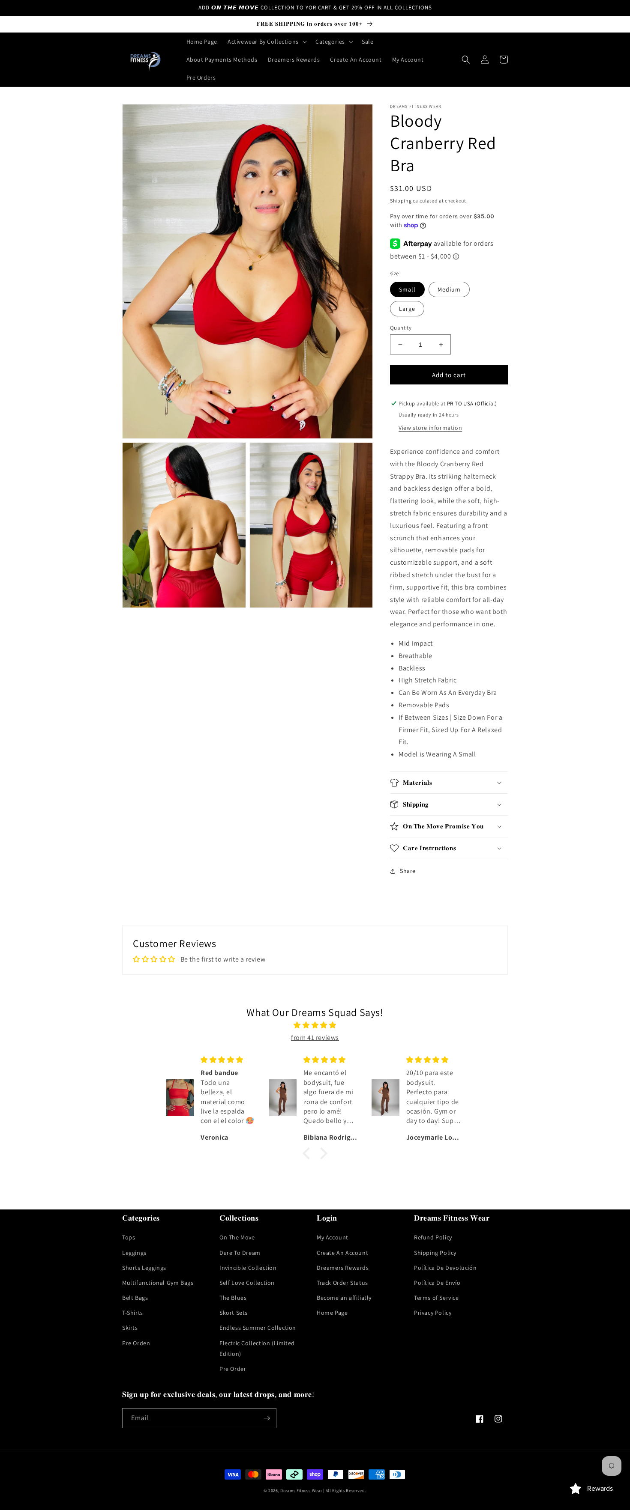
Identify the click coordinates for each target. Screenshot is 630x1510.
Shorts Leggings (144, 1268)
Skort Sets (233, 1312)
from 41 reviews (315, 1037)
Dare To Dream (240, 1253)
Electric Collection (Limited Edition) (257, 1348)
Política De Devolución (445, 1268)
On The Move (237, 1237)
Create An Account (342, 1253)
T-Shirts (132, 1312)
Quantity (400, 327)
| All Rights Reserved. (344, 1490)
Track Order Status (342, 1283)
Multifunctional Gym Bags (157, 1283)
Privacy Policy (432, 1312)
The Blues (232, 1298)
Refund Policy (433, 1237)
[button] (266, 42)
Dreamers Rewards (343, 1268)
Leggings (134, 1253)
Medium (449, 289)
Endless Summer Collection (257, 1327)
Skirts (130, 1327)
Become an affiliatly (344, 1298)
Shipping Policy (435, 1253)
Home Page (332, 1312)
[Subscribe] (266, 1418)
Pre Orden (136, 1343)
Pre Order (232, 1369)
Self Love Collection (247, 1283)
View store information (430, 428)
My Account (332, 1237)
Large (407, 309)
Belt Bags (135, 1298)
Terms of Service (436, 1298)
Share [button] (408, 871)
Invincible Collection (248, 1268)
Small (407, 289)
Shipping (401, 200)
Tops (128, 1237)
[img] (315, 1025)
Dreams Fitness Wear (301, 1490)
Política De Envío (437, 1283)
